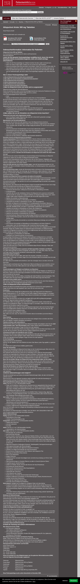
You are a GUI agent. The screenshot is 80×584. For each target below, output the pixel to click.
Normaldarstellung (62, 7)
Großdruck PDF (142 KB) (14, 39)
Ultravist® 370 (64, 61)
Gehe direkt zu (7, 44)
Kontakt (74, 7)
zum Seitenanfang (53, 576)
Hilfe (70, 7)
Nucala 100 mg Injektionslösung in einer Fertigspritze (66, 37)
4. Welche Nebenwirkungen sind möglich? (13, 82)
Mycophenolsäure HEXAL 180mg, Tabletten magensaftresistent (67, 57)
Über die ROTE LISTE (43, 18)
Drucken (55, 24)
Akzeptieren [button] (73, 580)
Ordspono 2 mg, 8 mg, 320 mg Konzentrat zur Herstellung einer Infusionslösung (68, 27)
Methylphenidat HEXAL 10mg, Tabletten (68, 42)
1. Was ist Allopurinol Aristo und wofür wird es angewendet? (18, 77)
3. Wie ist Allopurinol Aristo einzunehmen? (13, 80)
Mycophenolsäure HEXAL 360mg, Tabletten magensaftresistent (67, 51)
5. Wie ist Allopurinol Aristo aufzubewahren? (14, 83)
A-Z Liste (7, 18)
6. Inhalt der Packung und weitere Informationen (15, 85)
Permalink (48, 24)
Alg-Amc (21, 21)
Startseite (41, 7)
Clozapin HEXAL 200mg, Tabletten (66, 46)
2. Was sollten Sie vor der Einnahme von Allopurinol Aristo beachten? (20, 78)
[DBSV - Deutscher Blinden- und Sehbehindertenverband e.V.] (69, 74)
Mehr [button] (34, 581)
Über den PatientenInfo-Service (22, 18)
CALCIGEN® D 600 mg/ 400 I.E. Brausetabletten (67, 32)
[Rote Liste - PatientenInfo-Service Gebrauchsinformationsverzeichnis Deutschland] (19, 5)
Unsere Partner (59, 18)
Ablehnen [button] (65, 580)
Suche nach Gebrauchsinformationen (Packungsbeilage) (16, 10)
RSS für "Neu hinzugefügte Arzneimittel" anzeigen (76, 21)
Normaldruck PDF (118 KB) (15, 38)
